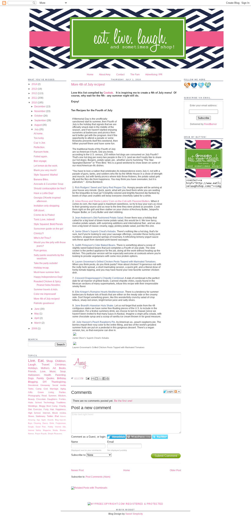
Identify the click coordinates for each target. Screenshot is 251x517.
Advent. (63, 416)
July (36, 129)
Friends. (32, 371)
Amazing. (32, 420)
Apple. (43, 420)
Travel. (46, 364)
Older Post (175, 470)
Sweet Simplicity (134, 513)
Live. (32, 361)
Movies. (63, 430)
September (40, 120)
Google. (31, 427)
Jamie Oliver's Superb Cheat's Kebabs (95, 231)
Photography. (34, 395)
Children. (60, 360)
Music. (53, 371)
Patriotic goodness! (44, 303)
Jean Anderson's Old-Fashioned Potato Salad (99, 217)
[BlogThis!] (96, 378)
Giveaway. (45, 385)
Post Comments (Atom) (98, 476)
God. (46, 389)
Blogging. (33, 381)
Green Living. (46, 392)
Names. (31, 434)
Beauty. (31, 399)
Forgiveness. (61, 423)
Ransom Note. (41, 151)
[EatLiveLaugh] (203, 176)
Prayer (37, 434)
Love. (43, 371)
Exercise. (37, 409)
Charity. (62, 406)
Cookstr (108, 92)
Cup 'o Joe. (40, 142)
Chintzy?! (39, 233)
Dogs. (31, 378)
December (40, 106)
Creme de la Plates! (44, 215)
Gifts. (30, 392)
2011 (35, 97)
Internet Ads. (60, 427)
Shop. (50, 360)
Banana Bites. (41, 179)
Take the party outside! (46, 263)
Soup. (63, 371)
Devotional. (33, 385)
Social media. (59, 385)
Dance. (45, 423)
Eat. (41, 361)
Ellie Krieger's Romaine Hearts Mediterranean (99, 291)
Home (90, 74)
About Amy (104, 74)
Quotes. (50, 378)
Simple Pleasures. (55, 434)
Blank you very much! (45, 170)
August (38, 125)
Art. (54, 368)
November (40, 111)
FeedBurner (210, 124)
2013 (35, 88)
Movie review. (59, 413)
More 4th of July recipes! (47, 298)
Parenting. (60, 375)
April (37, 318)
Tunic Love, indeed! (44, 219)
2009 (35, 328)
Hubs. (31, 402)
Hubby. (51, 427)
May (36, 313)
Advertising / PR (153, 74)
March (38, 322)
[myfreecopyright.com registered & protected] (125, 503)
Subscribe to (78, 454)
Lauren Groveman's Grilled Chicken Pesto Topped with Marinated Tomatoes (115, 261)
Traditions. (61, 402)
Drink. (52, 423)
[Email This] (93, 378)
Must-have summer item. (47, 272)
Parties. (62, 392)
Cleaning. (37, 423)
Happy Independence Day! (48, 277)
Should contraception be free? (50, 188)
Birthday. (61, 378)
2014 (35, 84)
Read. (44, 395)
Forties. (62, 399)
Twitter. (50, 416)
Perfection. (39, 147)
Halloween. (34, 375)
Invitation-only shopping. (47, 205)
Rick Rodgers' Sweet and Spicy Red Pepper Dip (100, 187)
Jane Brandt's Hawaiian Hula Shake (94, 305)
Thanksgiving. (58, 381)
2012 (35, 93)
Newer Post (77, 470)
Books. (62, 368)
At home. (38, 133)
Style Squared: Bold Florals (48, 224)
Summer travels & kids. (46, 289)
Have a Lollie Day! (43, 193)
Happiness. (60, 409)
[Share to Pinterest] (108, 378)
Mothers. (45, 368)
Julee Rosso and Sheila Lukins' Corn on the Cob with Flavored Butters (112, 201)
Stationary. (41, 416)
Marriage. (54, 389)
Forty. (46, 409)
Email (110, 441)
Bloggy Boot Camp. (48, 406)
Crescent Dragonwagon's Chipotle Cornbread (99, 278)
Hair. (52, 409)
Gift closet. (39, 210)
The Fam (135, 74)
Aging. (63, 389)
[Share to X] (100, 378)
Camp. (39, 389)
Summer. (52, 395)
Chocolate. (41, 399)
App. (38, 420)
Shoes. (31, 416)
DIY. (45, 381)
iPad (57, 416)
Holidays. (33, 368)
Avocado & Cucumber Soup (48, 184)
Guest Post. (41, 427)
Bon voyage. (40, 161)
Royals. (44, 434)
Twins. (31, 389)
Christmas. (60, 364)
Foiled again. (41, 156)
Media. (55, 430)
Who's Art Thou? (42, 238)
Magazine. (47, 430)
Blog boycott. (60, 420)
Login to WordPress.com (138, 437)
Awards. (50, 420)
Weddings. (33, 406)
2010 (35, 102)
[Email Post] (87, 378)
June (37, 309)
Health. (48, 375)
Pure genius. (40, 250)
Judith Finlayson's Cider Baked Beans (95, 245)
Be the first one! (123, 400)
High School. (34, 413)
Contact (120, 74)
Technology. (49, 402)
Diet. (30, 409)
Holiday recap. (41, 267)
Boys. (30, 423)
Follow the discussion (177, 391)
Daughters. (52, 399)
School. (38, 402)
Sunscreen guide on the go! (48, 228)
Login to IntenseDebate (116, 437)
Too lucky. (39, 138)
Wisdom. (62, 395)
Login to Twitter (160, 437)
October (38, 115)
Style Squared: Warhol (46, 174)
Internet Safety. (35, 430)
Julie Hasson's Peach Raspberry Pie (95, 322)
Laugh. (32, 364)
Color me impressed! (45, 294)
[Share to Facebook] (104, 378)
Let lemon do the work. (46, 165)
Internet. (47, 413)
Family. (40, 378)
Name (74, 441)
